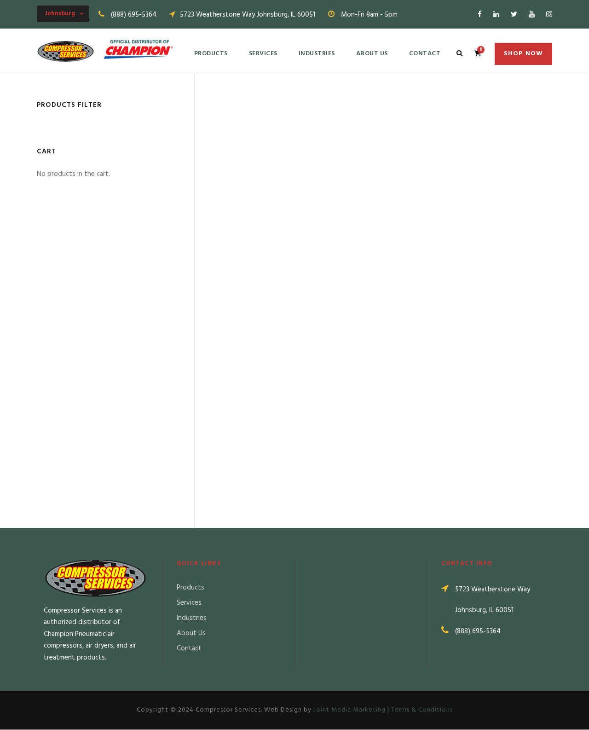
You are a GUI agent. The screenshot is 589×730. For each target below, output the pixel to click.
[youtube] (532, 14)
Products (211, 53)
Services (263, 53)
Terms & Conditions (422, 710)
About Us (372, 53)
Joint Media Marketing (349, 710)
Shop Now (523, 53)
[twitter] (514, 14)
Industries (317, 53)
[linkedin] (496, 14)
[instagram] (549, 14)
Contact (425, 53)
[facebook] (480, 14)
